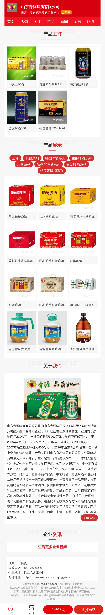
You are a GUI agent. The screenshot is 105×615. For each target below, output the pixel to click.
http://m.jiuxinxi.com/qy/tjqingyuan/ (47, 577)
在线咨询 (58, 609)
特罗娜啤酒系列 (52, 170)
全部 (15, 158)
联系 (91, 21)
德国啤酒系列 (55, 158)
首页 (11, 21)
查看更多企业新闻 (52, 546)
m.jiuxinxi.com (49, 584)
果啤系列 (23, 164)
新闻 (64, 21)
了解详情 (89, 517)
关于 (37, 21)
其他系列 (32, 158)
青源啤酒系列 (77, 164)
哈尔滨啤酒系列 (48, 164)
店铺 (24, 21)
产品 (51, 21)
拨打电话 (88, 609)
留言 (77, 21)
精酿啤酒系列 (82, 158)
